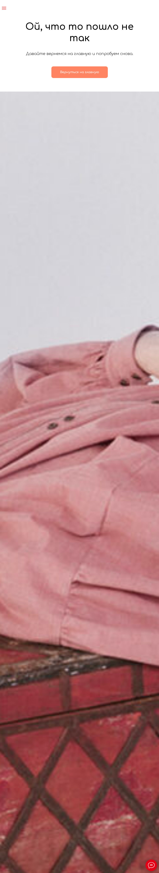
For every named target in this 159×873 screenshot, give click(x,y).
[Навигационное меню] (4, 8)
